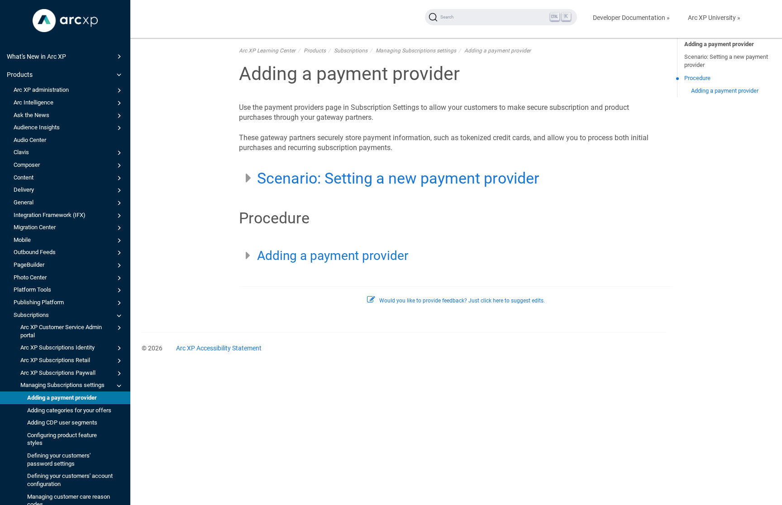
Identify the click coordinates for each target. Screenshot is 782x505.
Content (23, 177)
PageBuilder (29, 264)
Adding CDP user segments (62, 422)
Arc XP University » (714, 17)
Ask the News (31, 115)
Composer (27, 164)
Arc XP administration (41, 89)
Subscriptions (31, 314)
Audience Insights (37, 127)
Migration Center (35, 227)
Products (20, 74)
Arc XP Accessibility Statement (219, 348)
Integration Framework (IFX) (50, 215)
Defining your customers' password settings (59, 459)
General (23, 202)
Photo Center (30, 277)
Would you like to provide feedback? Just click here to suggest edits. (462, 300)
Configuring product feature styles (62, 439)
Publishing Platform (39, 302)
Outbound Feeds (35, 252)
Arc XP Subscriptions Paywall (57, 372)
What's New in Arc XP (36, 56)
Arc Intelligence (33, 102)
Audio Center (30, 140)
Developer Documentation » (631, 17)
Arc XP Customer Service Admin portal (61, 331)
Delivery (24, 189)
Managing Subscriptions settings (62, 385)
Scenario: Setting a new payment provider (726, 60)
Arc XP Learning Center (267, 50)
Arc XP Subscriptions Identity (57, 347)
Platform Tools (32, 289)
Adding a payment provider (62, 397)
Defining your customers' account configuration (70, 479)
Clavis (21, 152)
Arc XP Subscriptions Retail (55, 360)
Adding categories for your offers (69, 410)
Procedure (697, 78)
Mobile (22, 239)
